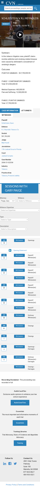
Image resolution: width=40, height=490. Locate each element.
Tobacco (4, 169)
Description (4, 226)
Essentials (20, 423)
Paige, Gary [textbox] (7, 201)
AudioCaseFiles (20, 403)
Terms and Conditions (26, 485)
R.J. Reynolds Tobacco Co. (10, 129)
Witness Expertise (7, 207)
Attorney (3, 198)
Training (20, 443)
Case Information (10, 111)
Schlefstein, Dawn (8, 123)
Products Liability (13, 176)
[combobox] (8, 200)
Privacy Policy (11, 485)
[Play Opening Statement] (10, 250)
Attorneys (26, 111)
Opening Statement (20, 250)
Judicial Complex (7, 156)
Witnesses (6, 115)
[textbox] (29, 200)
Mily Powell (5, 143)
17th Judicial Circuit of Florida (11, 149)
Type (2, 217)
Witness (21, 198)
